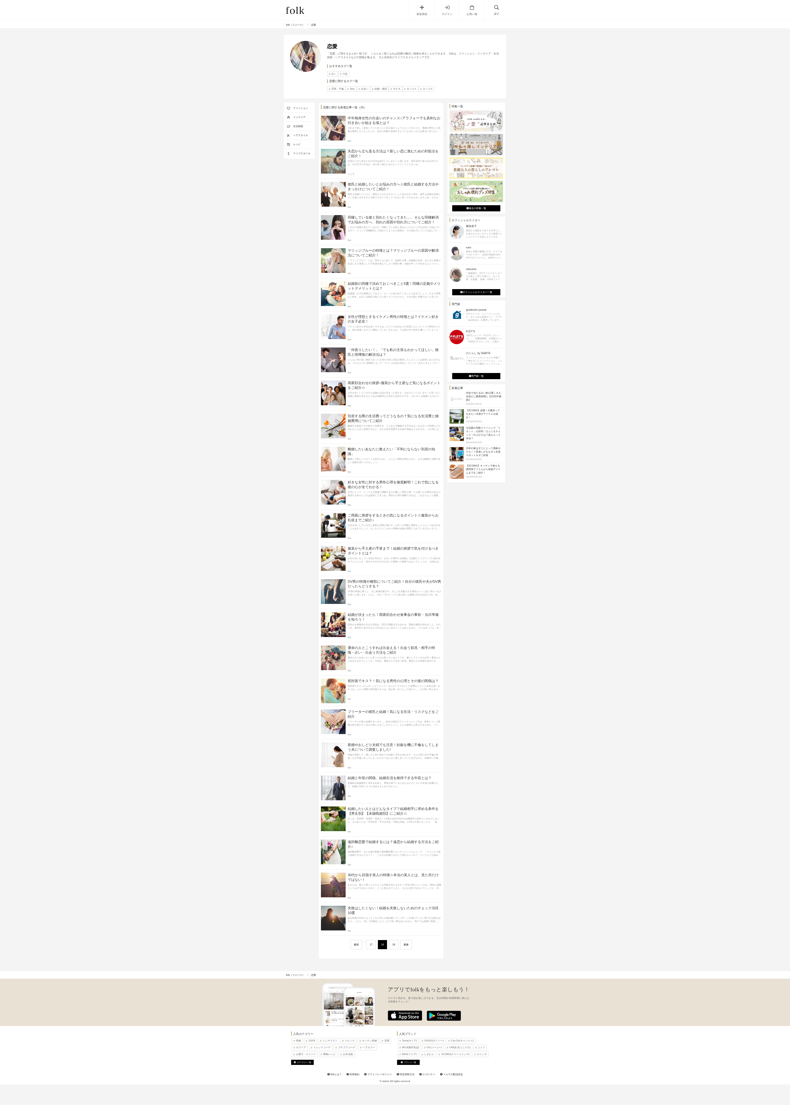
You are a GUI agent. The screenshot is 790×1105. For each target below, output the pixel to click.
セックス (412, 88)
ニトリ (481, 1047)
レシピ (297, 144)
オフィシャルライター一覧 (477, 292)
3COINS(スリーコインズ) (455, 1054)
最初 (356, 944)
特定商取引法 (407, 1074)
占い (333, 73)
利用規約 (354, 1074)
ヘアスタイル (300, 135)
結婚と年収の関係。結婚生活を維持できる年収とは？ (390, 778)
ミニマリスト (330, 1040)
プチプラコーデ (346, 1047)
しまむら (429, 1054)
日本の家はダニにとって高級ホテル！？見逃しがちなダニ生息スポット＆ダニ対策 (483, 452)
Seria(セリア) (409, 1040)
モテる (397, 88)
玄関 (386, 1040)
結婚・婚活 (381, 88)
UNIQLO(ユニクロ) (459, 1047)
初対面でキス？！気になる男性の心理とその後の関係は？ (393, 681)
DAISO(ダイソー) (434, 1040)
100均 (311, 1040)
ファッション (300, 108)
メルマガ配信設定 (453, 1074)
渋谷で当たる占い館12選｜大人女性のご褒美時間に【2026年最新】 (483, 396)
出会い (364, 88)
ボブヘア (301, 1047)
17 (371, 944)
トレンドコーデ (322, 1047)
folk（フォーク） (295, 24)
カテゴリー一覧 (304, 1062)
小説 (345, 73)
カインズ (482, 1054)
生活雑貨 (298, 126)
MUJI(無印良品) (410, 1047)
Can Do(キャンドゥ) (462, 1040)
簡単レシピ (329, 1054)
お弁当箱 (348, 1054)
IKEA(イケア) (409, 1054)
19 (393, 944)
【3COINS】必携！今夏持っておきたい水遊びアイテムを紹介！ (483, 414)
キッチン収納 (369, 1040)
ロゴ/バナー (428, 1074)
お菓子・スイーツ (306, 1054)
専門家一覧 (477, 376)
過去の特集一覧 (477, 208)
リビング (350, 1040)
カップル (428, 88)
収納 (298, 1040)
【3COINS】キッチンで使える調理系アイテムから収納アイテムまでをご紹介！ (483, 469)
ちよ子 (351, 174)
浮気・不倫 (337, 88)
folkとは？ (336, 1074)
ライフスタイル (301, 153)
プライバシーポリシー (379, 1074)
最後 (406, 944)
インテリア (299, 117)
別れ (352, 88)
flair (349, 141)
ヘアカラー (369, 1047)
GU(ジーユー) (434, 1047)
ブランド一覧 (410, 1062)
